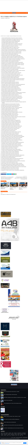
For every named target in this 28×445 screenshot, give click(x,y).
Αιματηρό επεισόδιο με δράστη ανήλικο (8, 400)
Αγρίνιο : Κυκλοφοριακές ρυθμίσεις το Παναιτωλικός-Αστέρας (10, 394)
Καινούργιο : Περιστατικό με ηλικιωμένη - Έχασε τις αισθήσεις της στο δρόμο (12, 416)
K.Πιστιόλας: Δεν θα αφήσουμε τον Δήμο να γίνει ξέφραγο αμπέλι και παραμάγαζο (23, 188)
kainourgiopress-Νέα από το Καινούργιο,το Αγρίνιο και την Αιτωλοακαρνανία (11, 438)
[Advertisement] (14, 7)
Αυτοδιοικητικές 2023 (4, 172)
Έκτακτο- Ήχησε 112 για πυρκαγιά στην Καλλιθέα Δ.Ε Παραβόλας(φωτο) (11, 419)
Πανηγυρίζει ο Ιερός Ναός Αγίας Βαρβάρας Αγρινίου (4, 187)
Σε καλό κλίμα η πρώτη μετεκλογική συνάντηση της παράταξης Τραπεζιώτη (14, 188)
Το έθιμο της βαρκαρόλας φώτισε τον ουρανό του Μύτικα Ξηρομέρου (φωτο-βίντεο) (13, 403)
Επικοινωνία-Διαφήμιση (25, 437)
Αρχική (12, 437)
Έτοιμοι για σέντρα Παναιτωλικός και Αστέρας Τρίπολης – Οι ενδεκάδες (11, 391)
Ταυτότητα (14, 437)
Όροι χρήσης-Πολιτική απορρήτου (19, 437)
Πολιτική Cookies (7, 443)
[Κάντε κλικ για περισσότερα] (14, 229)
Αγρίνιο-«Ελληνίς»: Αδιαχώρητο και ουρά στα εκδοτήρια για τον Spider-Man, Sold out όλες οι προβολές (15, 397)
